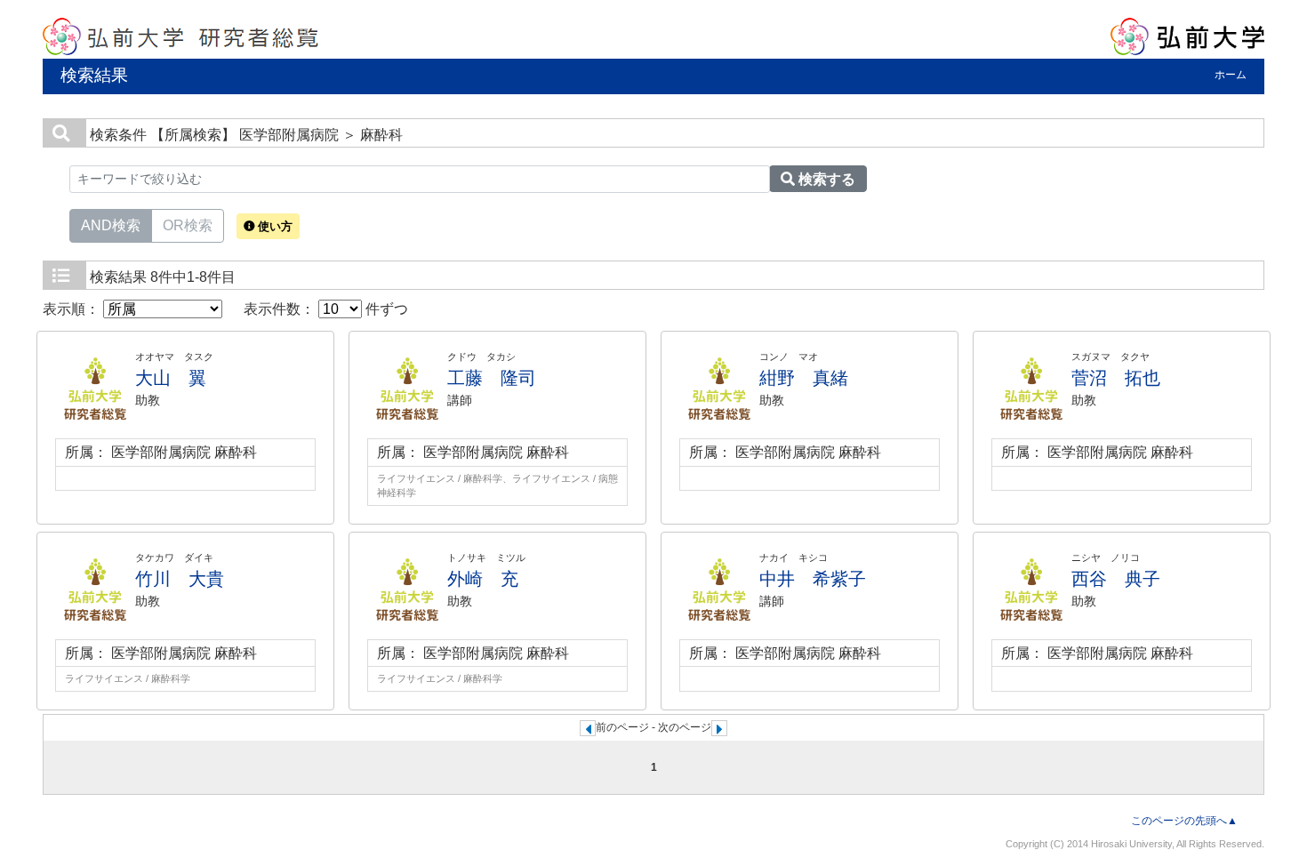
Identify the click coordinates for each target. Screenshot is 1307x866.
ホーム (1231, 74)
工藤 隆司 (491, 378)
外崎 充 (482, 579)
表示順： (73, 309)
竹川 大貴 (179, 579)
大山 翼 (170, 378)
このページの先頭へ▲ (1184, 820)
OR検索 (187, 225)
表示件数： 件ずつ (326, 309)
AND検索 (110, 225)
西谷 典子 (1115, 579)
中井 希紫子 (812, 579)
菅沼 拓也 (1115, 378)
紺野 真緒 (803, 378)
